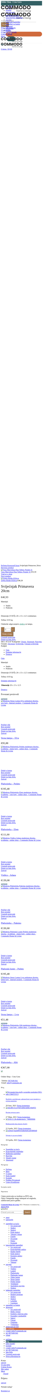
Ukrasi (16, 566)
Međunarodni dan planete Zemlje (16, 1124)
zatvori (3, 1363)
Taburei (13, 1262)
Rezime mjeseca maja (13, 1112)
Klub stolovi (15, 1232)
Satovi (13, 1318)
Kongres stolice (16, 1256)
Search (4, 24)
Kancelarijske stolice (18, 1249)
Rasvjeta (38, 642)
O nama (9, 1174)
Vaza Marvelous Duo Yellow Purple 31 (16, 572)
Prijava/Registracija (13, 1356)
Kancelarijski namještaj (14, 1151)
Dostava (9, 654)
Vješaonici (15, 1325)
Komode (14, 1243)
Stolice (13, 1228)
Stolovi (13, 1230)
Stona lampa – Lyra (10, 1014)
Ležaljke (14, 1301)
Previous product (7, 568)
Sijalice (13, 1288)
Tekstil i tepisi (11, 1158)
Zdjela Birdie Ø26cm (9, 581)
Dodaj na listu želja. (8, 640)
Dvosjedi (14, 1239)
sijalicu (22, 624)
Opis (7, 650)
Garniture (14, 1303)
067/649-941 (13, 1081)
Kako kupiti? (11, 1176)
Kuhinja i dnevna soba (19, 1314)
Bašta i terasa (15, 1312)
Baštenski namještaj (13, 1154)
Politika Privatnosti (13, 1180)
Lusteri (13, 1271)
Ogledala (14, 1322)
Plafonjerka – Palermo (11, 923)
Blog (7, 1172)
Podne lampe (15, 1282)
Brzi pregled (5, 727)
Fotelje (13, 1237)
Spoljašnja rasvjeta (17, 1286)
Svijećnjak (20, 644)
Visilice (13, 1269)
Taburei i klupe (16, 1234)
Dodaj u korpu (7, 634)
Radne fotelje (16, 1252)
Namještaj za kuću (13, 1149)
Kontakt (9, 1178)
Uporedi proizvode (8, 637)
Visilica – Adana (8, 875)
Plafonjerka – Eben (10, 829)
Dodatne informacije (13, 652)
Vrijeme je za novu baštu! (14, 1135)
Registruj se (5, 1391)
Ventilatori (14, 1284)
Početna (4, 566)
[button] (6, 770)
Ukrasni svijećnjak (31, 644)
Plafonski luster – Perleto (12, 969)
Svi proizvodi (16, 1226)
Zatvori (3, 733)
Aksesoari (10, 566)
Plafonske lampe (17, 1275)
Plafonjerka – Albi (9, 1062)
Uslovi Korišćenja (12, 1182)
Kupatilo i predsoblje (18, 1316)
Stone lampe (15, 1279)
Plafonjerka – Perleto (10, 783)
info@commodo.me (14, 1083)
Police (13, 1241)
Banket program (17, 1294)
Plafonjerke (15, 1273)
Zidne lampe (15, 1277)
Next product (6, 576)
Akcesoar (11, 644)
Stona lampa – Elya (10, 738)
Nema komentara (23, 1106)
